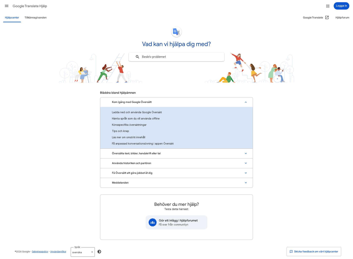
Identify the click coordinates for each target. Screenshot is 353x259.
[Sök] (137, 56)
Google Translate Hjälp (30, 6)
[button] (6, 5)
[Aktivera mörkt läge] (99, 251)
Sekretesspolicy (40, 251)
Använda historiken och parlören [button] (131, 163)
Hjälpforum (342, 17)
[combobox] (176, 56)
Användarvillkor (58, 251)
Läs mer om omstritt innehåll (128, 137)
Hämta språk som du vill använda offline (136, 118)
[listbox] (83, 252)
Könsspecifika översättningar (129, 124)
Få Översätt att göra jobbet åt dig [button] (132, 173)
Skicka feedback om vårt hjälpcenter (316, 251)
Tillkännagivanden (36, 17)
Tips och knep (120, 131)
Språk (77, 247)
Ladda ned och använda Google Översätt (137, 112)
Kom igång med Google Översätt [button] (132, 102)
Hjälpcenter (12, 17)
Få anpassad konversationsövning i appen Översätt (143, 143)
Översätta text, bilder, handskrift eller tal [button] (136, 153)
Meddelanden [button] (120, 182)
